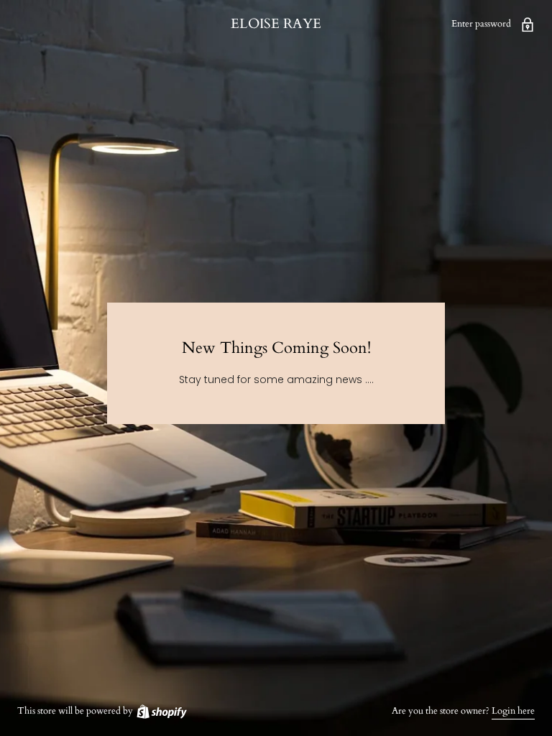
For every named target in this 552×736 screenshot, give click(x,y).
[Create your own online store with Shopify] (161, 710)
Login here (513, 710)
